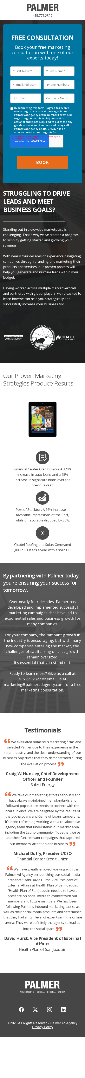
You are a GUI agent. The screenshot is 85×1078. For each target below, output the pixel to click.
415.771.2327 (42, 15)
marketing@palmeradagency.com (34, 684)
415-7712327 (50, 129)
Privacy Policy (42, 1027)
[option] (42, 420)
